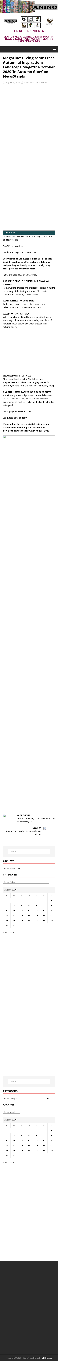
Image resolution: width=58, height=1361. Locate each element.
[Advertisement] (29, 108)
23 (7, 920)
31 (14, 925)
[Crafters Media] (29, 11)
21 (44, 915)
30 (7, 925)
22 (51, 915)
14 (44, 910)
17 (14, 915)
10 (14, 910)
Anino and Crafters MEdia (35, 82)
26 (29, 920)
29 (51, 920)
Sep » (11, 932)
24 (14, 920)
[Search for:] (29, 851)
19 (29, 915)
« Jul (5, 932)
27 (36, 920)
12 (29, 910)
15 (51, 910)
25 (21, 920)
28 (44, 920)
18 (21, 915)
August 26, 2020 (12, 82)
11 (21, 910)
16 (7, 915)
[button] (54, 49)
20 (36, 915)
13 (36, 910)
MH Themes (47, 1358)
